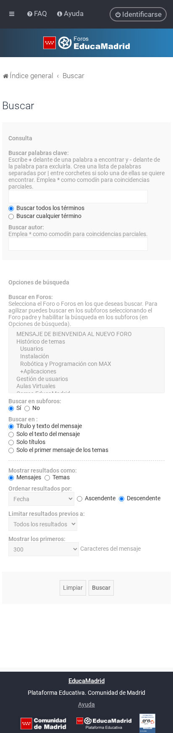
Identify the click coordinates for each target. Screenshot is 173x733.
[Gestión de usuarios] (86, 379)
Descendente (143, 498)
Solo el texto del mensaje (47, 434)
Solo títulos (30, 442)
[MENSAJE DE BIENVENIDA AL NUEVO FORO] (86, 334)
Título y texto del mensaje (48, 426)
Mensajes (28, 477)
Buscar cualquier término (48, 216)
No (35, 408)
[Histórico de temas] (86, 342)
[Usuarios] (86, 349)
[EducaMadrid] (103, 723)
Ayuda (86, 704)
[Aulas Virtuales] (86, 386)
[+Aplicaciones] (86, 372)
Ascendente (99, 498)
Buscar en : (23, 419)
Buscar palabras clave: (38, 153)
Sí (18, 408)
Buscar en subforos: (34, 401)
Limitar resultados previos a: (46, 513)
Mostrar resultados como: (42, 470)
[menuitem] (37, 13)
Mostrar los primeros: (37, 539)
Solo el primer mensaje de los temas (61, 450)
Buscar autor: (26, 227)
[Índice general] (86, 43)
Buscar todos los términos (49, 208)
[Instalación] (86, 356)
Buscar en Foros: (30, 297)
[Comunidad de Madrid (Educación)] (43, 723)
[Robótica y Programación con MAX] (86, 364)
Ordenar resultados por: (40, 488)
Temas (60, 477)
